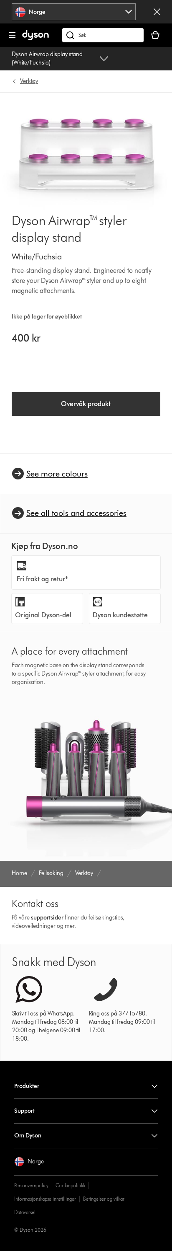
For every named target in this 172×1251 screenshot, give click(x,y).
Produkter (26, 1086)
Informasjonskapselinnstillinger (45, 1199)
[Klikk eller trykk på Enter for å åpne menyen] (12, 35)
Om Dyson (27, 1135)
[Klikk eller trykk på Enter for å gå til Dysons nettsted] (35, 38)
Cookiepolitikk (70, 1185)
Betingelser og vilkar (103, 1199)
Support (24, 1110)
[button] (29, 1161)
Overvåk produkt (86, 404)
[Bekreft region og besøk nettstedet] (157, 11)
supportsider (47, 917)
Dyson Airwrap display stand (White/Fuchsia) (47, 58)
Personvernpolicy (31, 1185)
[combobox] (74, 11)
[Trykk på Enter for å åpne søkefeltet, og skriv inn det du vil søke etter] (103, 35)
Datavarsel (24, 1212)
